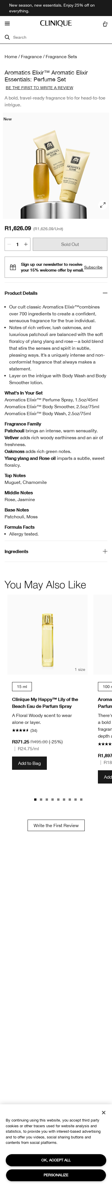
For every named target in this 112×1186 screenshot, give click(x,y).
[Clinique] (56, 23)
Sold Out (70, 244)
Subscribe (93, 267)
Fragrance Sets (61, 56)
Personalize (56, 1175)
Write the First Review (56, 825)
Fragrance (31, 56)
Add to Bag (29, 763)
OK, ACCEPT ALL (56, 1160)
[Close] (103, 1112)
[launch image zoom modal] (102, 205)
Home (11, 56)
